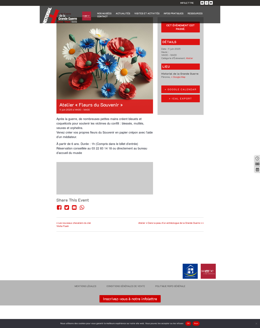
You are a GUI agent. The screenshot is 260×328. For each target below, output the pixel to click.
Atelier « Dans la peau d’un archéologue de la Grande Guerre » (171, 222)
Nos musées (104, 13)
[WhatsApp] (82, 207)
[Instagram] (206, 3)
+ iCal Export (180, 98)
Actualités (123, 13)
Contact (102, 16)
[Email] (74, 207)
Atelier (189, 58)
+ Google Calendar (181, 89)
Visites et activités (146, 13)
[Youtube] (211, 3)
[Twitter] (66, 207)
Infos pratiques (173, 13)
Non (196, 323)
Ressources (195, 13)
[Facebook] (202, 3)
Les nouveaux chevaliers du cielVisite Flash (73, 224)
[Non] (256, 323)
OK (188, 323)
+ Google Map (178, 76)
